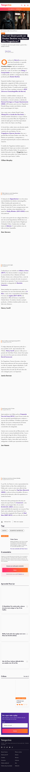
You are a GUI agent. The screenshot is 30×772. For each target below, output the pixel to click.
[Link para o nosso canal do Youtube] (9, 747)
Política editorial (5, 763)
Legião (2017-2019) (15, 296)
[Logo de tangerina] (6, 5)
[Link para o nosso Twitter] (7, 747)
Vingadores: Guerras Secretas (10, 133)
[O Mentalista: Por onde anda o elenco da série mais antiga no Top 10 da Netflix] (15, 596)
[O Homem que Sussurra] (22, 689)
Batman (9, 226)
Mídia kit (17, 765)
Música (16, 757)
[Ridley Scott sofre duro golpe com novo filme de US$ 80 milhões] (15, 623)
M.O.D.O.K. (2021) (7, 507)
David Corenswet (6, 357)
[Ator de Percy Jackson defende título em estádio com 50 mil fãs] (15, 651)
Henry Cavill (10, 351)
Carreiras (3, 760)
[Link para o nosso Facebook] (1, 747)
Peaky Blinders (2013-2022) (16, 211)
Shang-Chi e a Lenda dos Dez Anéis (13, 114)
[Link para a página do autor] (3, 52)
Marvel (16, 60)
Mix (16, 763)
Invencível (19, 503)
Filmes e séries (18, 752)
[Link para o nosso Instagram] (4, 747)
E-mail (3, 722)
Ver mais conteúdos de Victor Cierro (18, 548)
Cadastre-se (21, 574)
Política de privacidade (6, 765)
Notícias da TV (4, 754)
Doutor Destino (15, 77)
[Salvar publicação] (27, 607)
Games (16, 754)
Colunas (17, 760)
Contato (3, 757)
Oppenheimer (14, 199)
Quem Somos (4, 752)
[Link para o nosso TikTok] (12, 747)
